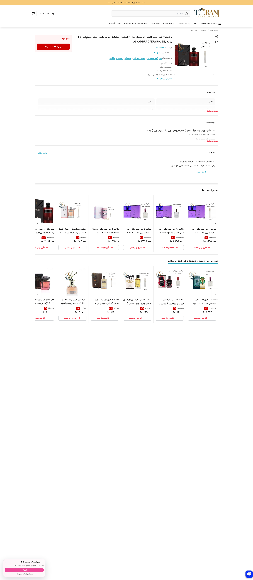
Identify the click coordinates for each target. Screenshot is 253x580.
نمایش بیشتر (212, 111)
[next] (38, 223)
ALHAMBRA (161, 47)
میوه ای (128, 58)
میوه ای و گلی (139, 58)
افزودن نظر (42, 153)
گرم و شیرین (152, 58)
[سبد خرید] (33, 13)
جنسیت (203, 30)
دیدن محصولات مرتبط (53, 46)
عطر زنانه (194, 30)
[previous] (215, 223)
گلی (160, 58)
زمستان (119, 58)
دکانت (112, 58)
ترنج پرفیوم (214, 30)
